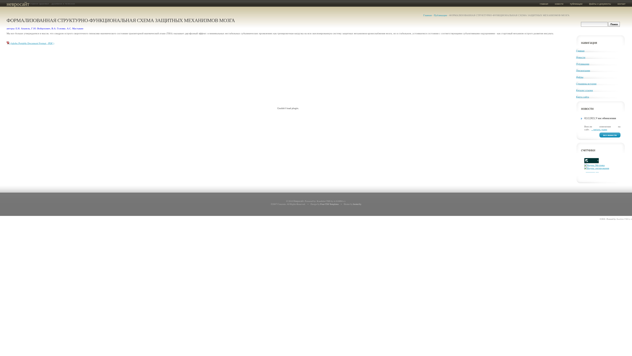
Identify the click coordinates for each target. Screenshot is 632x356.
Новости (559, 3)
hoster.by (357, 204)
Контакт (621, 3)
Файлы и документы (600, 3)
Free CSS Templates (329, 204)
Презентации (583, 70)
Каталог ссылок (584, 90)
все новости (610, 135)
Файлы (579, 77)
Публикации (576, 3)
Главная (544, 3)
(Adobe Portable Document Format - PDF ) (31, 43)
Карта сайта (582, 96)
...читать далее (599, 129)
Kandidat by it (624, 219)
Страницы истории (586, 83)
